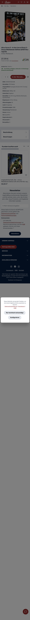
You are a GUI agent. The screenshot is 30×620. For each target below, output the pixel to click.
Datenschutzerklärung (11, 306)
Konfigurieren (14, 317)
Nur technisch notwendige (14, 313)
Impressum (21, 306)
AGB (15, 308)
